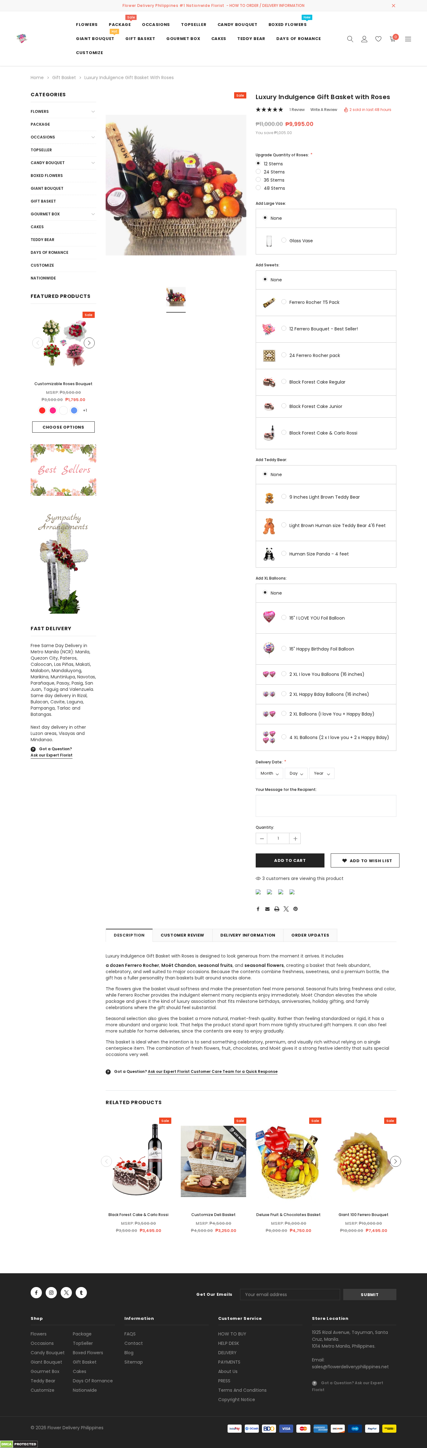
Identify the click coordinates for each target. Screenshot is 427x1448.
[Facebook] (258, 909)
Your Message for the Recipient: (286, 789)
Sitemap (133, 1362)
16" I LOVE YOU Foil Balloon (317, 618)
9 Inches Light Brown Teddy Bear (324, 497)
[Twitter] (286, 909)
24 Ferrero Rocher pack (314, 355)
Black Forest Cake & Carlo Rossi (323, 433)
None (276, 218)
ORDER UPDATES (310, 935)
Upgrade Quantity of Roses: (283, 155)
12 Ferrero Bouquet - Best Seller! (323, 329)
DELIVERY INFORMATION (247, 935)
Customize (42, 265)
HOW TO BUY (232, 1334)
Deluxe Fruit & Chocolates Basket (288, 1214)
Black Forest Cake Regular (317, 382)
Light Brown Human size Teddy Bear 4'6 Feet (337, 525)
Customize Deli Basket (213, 1214)
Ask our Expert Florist (52, 755)
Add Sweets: (267, 265)
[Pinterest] (295, 909)
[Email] (267, 909)
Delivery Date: (270, 762)
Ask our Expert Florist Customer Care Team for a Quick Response (213, 1071)
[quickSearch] (350, 39)
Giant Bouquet (47, 188)
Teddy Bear (42, 239)
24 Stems (274, 172)
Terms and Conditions (242, 1390)
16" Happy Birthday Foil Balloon (321, 649)
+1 (85, 410)
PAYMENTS (229, 1362)
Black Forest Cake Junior (315, 406)
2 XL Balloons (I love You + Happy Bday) (331, 714)
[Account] (364, 39)
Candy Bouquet (48, 162)
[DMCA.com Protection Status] (19, 1444)
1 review (297, 109)
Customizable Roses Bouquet (63, 383)
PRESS (224, 1381)
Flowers (40, 111)
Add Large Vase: (271, 203)
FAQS (130, 1334)
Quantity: (265, 827)
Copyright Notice (236, 1399)
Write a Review (323, 109)
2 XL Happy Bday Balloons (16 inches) (329, 694)
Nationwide (43, 278)
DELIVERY (227, 1353)
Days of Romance (49, 252)
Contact (133, 1343)
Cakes (37, 226)
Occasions (43, 137)
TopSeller (41, 150)
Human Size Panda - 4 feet (319, 554)
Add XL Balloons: (271, 578)
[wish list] (378, 39)
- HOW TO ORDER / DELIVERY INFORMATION (265, 5)
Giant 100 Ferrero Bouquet (364, 1214)
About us (228, 1371)
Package (40, 124)
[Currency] (408, 39)
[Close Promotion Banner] (393, 5)
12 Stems (273, 164)
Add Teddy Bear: (271, 459)
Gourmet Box (45, 214)
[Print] (276, 909)
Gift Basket (43, 201)
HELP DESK (228, 1343)
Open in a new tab (36, 1292)
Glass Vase (301, 241)
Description (129, 935)
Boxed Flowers (47, 175)
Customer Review (182, 935)
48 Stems (274, 188)
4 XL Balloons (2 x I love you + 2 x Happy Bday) (339, 737)
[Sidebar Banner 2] (63, 562)
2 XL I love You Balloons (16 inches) (326, 674)
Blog (128, 1353)
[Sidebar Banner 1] (63, 471)
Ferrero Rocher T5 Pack (314, 302)
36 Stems (274, 180)
